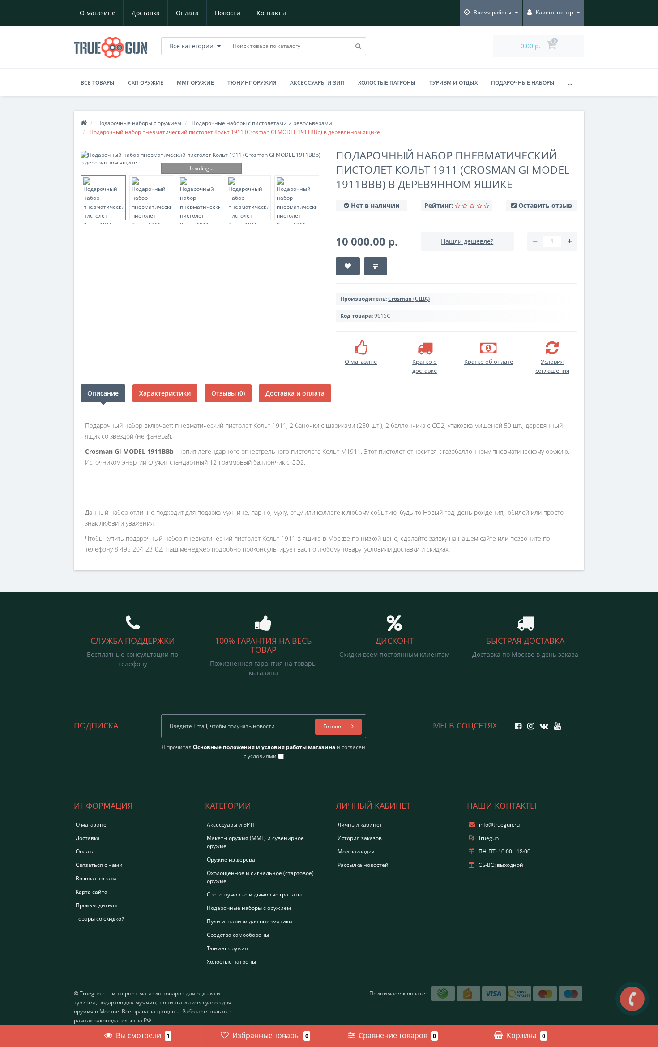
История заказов (360, 838)
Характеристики (165, 393)
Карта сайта (91, 892)
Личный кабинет (360, 824)
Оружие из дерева (231, 859)
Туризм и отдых (453, 82)
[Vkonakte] (541, 723)
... (570, 82)
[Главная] (84, 123)
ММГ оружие (195, 82)
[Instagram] (528, 723)
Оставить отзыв (545, 205)
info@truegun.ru (499, 824)
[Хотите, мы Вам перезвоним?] (632, 999)
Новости (227, 13)
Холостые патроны (387, 82)
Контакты (271, 13)
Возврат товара (96, 878)
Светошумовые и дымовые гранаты (254, 894)
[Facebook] (515, 723)
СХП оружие (145, 82)
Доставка (146, 13)
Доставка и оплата (295, 393)
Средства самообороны (238, 935)
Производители (97, 905)
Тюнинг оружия (252, 82)
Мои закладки (356, 851)
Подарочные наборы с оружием (249, 908)
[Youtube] (555, 723)
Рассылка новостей (363, 865)
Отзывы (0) (228, 393)
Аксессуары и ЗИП (317, 82)
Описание (103, 393)
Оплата (187, 13)
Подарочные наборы (523, 82)
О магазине (97, 13)
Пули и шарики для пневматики (249, 921)
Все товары (98, 82)
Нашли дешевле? (467, 241)
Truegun (488, 838)
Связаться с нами (99, 865)
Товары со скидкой (100, 918)
